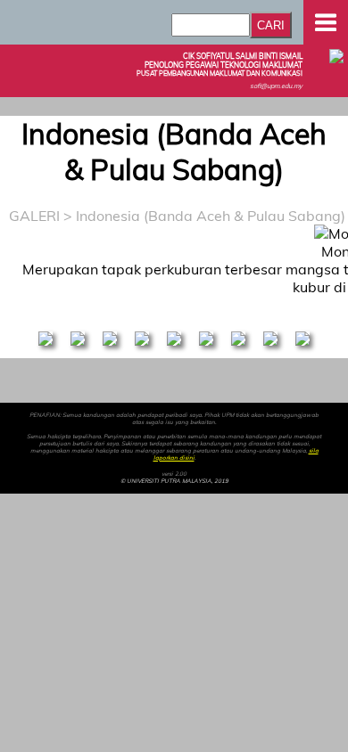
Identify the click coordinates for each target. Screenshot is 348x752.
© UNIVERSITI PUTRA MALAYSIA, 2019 (174, 481)
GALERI (34, 216)
